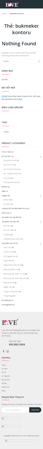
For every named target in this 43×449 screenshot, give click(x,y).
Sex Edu (5, 79)
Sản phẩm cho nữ (8, 243)
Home (4, 13)
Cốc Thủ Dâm (8, 230)
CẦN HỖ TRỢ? (15, 341)
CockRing (6, 234)
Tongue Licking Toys (11, 291)
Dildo (4, 191)
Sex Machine (6, 300)
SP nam (4, 369)
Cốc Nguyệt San (9, 256)
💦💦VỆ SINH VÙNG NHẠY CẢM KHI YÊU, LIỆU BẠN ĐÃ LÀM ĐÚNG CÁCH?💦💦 (21, 97)
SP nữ (4, 372)
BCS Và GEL (6, 156)
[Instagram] (7, 351)
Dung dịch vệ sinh (10, 160)
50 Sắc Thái (6, 152)
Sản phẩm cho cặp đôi (10, 217)
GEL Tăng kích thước (11, 173)
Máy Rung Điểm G (10, 269)
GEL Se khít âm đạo (10, 169)
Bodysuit (6, 200)
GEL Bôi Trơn (8, 165)
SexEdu (6, 132)
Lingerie (5, 195)
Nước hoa (5, 213)
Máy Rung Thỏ (8, 283)
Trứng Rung (7, 296)
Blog (3, 391)
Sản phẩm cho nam (9, 221)
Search (39, 61)
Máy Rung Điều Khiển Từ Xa (13, 274)
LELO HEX (7, 178)
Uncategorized (7, 305)
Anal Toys (7, 226)
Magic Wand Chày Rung (12, 265)
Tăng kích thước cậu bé (12, 239)
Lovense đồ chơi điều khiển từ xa (14, 208)
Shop (4, 365)
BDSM (4, 187)
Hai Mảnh (7, 204)
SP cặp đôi (6, 376)
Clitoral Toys (8, 252)
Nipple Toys (7, 287)
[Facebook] (3, 351)
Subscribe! (35, 410)
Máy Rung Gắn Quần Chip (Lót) (14, 278)
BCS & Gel (5, 380)
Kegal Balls (7, 260)
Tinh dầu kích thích (10, 182)
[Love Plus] (12, 4)
